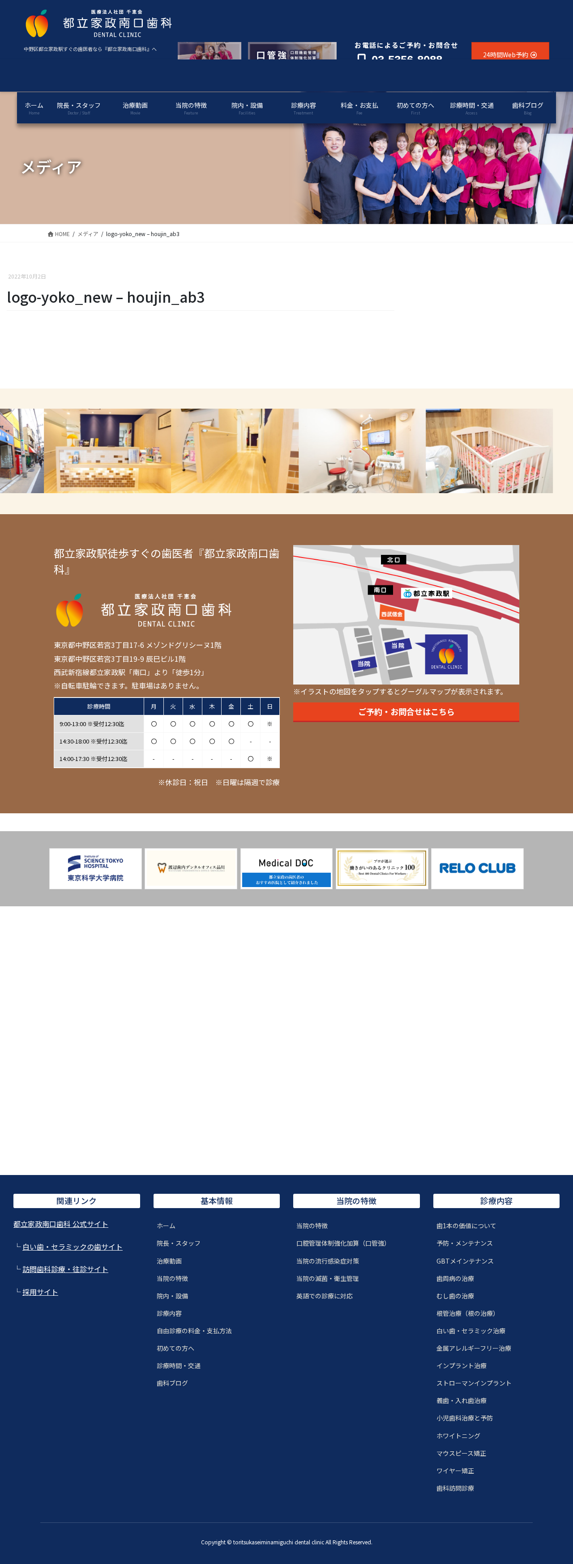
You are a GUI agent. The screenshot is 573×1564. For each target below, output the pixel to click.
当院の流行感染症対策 (327, 1260)
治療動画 (169, 1260)
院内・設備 (172, 1295)
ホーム (166, 1225)
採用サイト (40, 1291)
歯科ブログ (172, 1382)
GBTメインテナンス (465, 1260)
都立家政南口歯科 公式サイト (60, 1223)
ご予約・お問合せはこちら (406, 711)
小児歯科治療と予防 (464, 1417)
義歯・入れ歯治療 (461, 1400)
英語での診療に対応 (324, 1295)
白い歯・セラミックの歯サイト (72, 1246)
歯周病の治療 (455, 1278)
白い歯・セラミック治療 (470, 1330)
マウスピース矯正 (461, 1453)
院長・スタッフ (179, 1243)
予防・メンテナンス (464, 1243)
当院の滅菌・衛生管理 (327, 1278)
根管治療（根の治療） (467, 1313)
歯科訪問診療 (455, 1488)
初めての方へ (175, 1348)
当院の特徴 (172, 1278)
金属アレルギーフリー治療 (473, 1348)
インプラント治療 (461, 1365)
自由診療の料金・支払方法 (194, 1330)
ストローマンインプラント (474, 1382)
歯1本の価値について (466, 1225)
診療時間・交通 (179, 1365)
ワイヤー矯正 (455, 1470)
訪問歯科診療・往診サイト (65, 1269)
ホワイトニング (458, 1435)
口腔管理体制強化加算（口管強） (343, 1243)
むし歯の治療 (455, 1295)
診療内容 (169, 1313)
